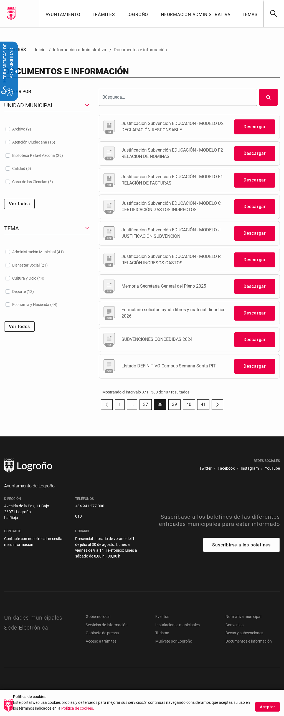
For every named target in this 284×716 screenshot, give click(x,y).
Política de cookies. (77, 708)
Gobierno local (98, 616)
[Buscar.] (268, 97)
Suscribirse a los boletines (241, 545)
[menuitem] (63, 13)
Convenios (234, 625)
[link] (273, 13)
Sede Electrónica (26, 627)
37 (147, 406)
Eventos (162, 616)
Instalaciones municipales (177, 625)
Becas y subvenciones (244, 633)
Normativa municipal (243, 616)
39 (176, 406)
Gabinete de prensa (102, 633)
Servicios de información (107, 625)
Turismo (162, 633)
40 (190, 406)
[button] (132, 404)
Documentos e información (248, 641)
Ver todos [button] (19, 203)
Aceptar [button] (267, 707)
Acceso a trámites (101, 641)
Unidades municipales (33, 617)
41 (205, 406)
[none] (11, 13)
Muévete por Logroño (173, 641)
